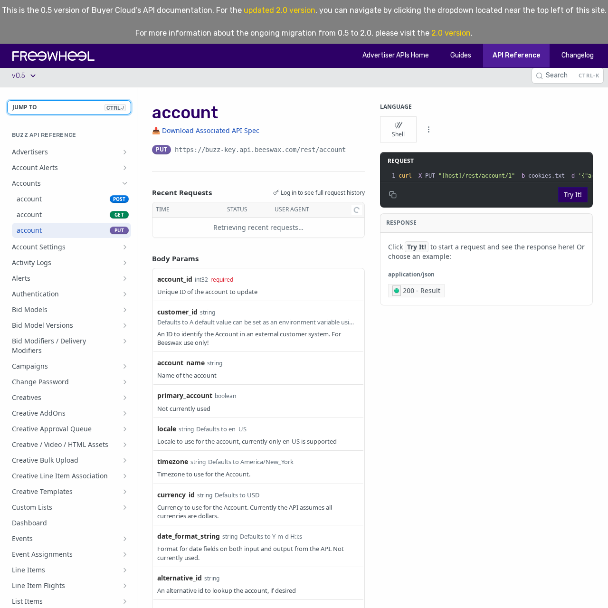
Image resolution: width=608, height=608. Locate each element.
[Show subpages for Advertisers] (125, 152)
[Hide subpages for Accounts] (125, 183)
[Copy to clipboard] (355, 150)
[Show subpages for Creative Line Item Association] (125, 476)
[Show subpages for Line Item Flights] (125, 585)
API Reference (516, 55)
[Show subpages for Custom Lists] (125, 507)
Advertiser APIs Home (395, 55)
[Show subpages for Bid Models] (125, 310)
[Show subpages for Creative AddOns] (125, 413)
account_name (181, 362)
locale (166, 428)
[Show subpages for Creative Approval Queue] (125, 429)
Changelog (577, 55)
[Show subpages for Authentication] (125, 294)
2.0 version (451, 33)
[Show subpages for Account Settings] (125, 247)
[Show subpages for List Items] (125, 601)
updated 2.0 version (279, 10)
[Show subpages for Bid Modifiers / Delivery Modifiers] (125, 341)
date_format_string (188, 536)
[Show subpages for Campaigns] (125, 366)
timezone (172, 461)
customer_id (177, 311)
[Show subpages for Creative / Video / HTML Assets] (125, 444)
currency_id (176, 494)
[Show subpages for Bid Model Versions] (125, 325)
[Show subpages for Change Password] (125, 382)
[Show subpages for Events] (125, 538)
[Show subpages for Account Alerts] (125, 167)
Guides (460, 55)
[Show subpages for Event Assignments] (125, 554)
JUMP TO (68, 107)
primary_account (184, 395)
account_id (174, 279)
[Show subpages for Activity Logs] (125, 262)
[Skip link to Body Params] (145, 258)
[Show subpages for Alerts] (125, 278)
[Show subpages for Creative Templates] (125, 491)
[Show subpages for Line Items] (125, 570)
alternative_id (179, 577)
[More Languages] (428, 130)
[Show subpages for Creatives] (125, 397)
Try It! (573, 194)
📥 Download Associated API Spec (205, 130)
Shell (398, 134)
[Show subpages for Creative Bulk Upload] (125, 460)
